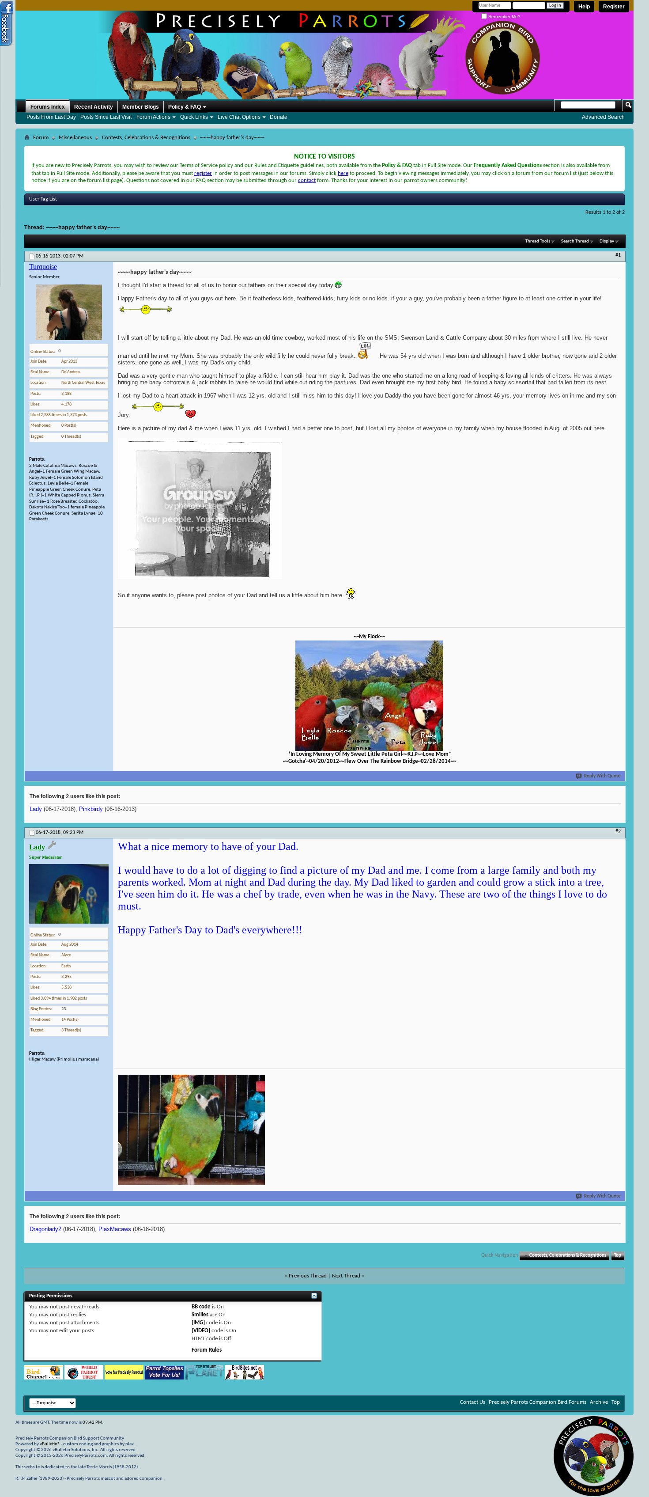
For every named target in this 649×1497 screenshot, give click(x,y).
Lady (36, 809)
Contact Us (472, 1402)
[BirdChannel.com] (43, 1378)
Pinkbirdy (91, 809)
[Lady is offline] (69, 894)
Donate (278, 117)
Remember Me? (504, 16)
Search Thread (575, 241)
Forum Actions (153, 117)
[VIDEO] (201, 1331)
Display (607, 241)
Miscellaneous (75, 137)
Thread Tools (537, 241)
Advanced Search (603, 117)
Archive (599, 1402)
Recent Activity (93, 107)
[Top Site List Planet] (204, 1378)
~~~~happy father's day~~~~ (83, 227)
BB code (201, 1307)
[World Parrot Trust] (83, 1378)
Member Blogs (140, 107)
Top (617, 1255)
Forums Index (47, 107)
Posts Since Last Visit (106, 117)
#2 (618, 831)
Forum (41, 137)
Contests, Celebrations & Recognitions (146, 137)
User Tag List (43, 199)
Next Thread (346, 1276)
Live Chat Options (239, 117)
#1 (618, 255)
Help (584, 7)
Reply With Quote (602, 776)
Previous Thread (308, 1276)
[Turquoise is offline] (69, 312)
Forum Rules (207, 1350)
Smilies (200, 1315)
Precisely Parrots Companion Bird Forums (537, 1402)
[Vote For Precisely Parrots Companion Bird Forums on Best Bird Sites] (124, 1378)
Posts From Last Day (51, 117)
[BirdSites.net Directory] (244, 1378)
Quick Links (194, 117)
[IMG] (198, 1323)
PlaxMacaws (114, 1229)
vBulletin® (50, 1444)
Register (614, 7)
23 (63, 1009)
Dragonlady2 (45, 1229)
